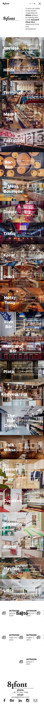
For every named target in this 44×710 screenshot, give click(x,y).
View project (29, 48)
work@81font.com (20, 695)
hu (34, 3)
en (30, 3)
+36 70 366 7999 (20, 691)
